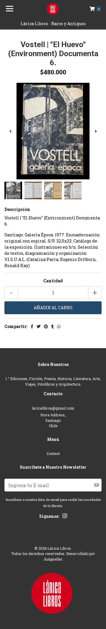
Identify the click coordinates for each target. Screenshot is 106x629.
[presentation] (10, 131)
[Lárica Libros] (53, 9)
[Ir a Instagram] (64, 516)
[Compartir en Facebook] (32, 326)
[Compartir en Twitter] (39, 326)
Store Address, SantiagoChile (53, 420)
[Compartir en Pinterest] (46, 326)
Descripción (17, 209)
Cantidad (53, 280)
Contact (53, 453)
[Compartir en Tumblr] (52, 326)
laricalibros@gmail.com (53, 408)
